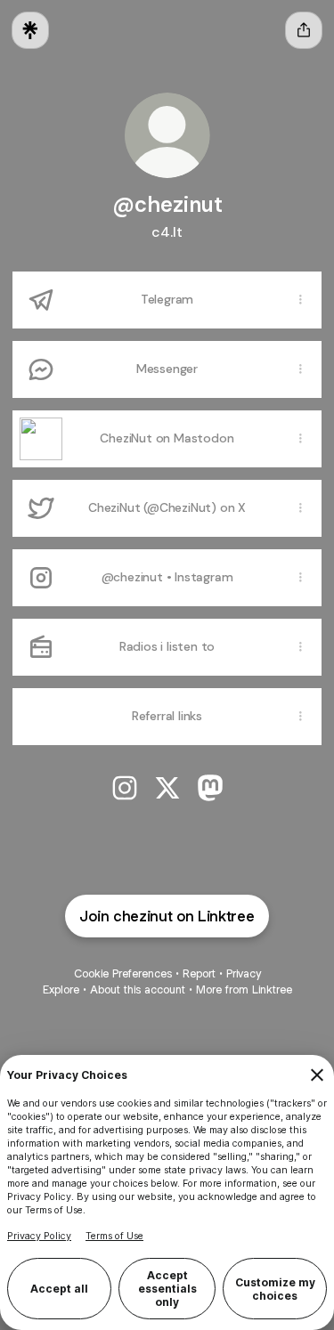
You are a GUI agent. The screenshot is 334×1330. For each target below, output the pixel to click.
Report (199, 973)
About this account (137, 989)
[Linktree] (30, 30)
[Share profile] (304, 30)
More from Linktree (244, 989)
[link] (124, 787)
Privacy (243, 973)
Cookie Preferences (123, 973)
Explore (61, 989)
